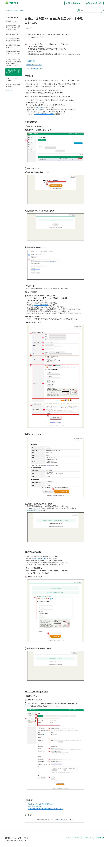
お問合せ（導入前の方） (73, 3)
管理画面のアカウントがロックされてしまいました (13, 53)
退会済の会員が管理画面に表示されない (13, 85)
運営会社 (99, 838)
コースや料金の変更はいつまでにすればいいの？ (13, 39)
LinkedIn (31, 815)
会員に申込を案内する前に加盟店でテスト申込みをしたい (13, 72)
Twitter (28, 815)
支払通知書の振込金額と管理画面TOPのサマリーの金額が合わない (13, 28)
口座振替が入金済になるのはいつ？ (13, 46)
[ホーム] (12, 4)
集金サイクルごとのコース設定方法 (13, 79)
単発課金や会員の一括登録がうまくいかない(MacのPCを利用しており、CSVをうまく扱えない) (13, 62)
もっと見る (8, 90)
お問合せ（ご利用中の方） (94, 3)
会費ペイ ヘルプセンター (11, 10)
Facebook (26, 815)
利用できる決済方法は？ (13, 34)
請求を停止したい (11, 21)
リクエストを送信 (59, 820)
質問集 (21, 10)
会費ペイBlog (88, 838)
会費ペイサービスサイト (73, 838)
